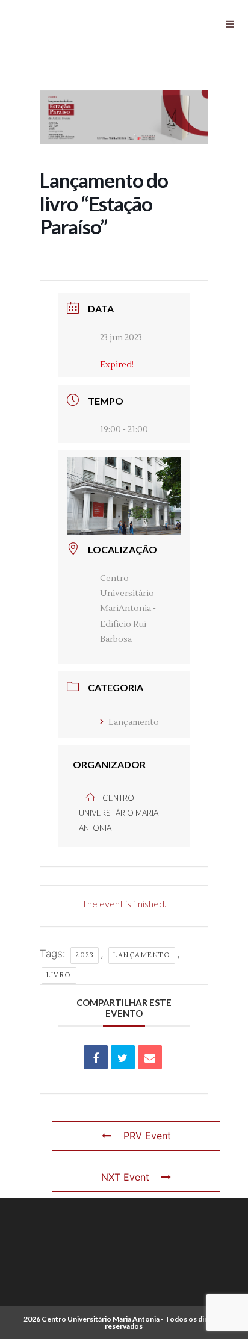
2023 (84, 955)
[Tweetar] (123, 1057)
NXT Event (125, 1177)
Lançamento (133, 722)
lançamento (141, 955)
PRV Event (147, 1135)
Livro (59, 975)
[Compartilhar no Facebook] (96, 1057)
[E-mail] (150, 1057)
